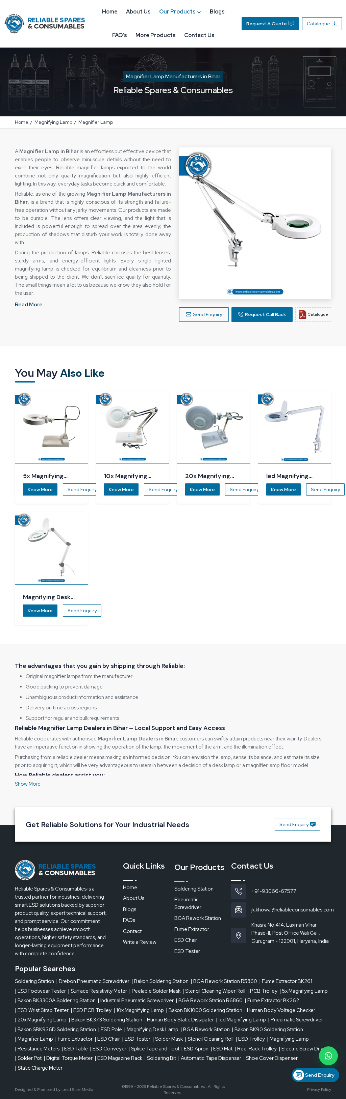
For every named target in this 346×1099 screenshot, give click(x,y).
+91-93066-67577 (273, 891)
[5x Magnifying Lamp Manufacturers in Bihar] (51, 427)
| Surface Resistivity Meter (97, 991)
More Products (155, 35)
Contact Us (199, 35)
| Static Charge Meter (39, 1068)
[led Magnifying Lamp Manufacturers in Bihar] (294, 427)
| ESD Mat (221, 1048)
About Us (138, 11)
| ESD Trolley (250, 1039)
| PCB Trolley (262, 991)
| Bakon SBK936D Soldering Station (55, 1029)
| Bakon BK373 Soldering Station (105, 1019)
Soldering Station (194, 888)
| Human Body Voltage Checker (279, 1010)
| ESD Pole (110, 1029)
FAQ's (119, 35)
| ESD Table (74, 1048)
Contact (132, 931)
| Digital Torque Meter (68, 1058)
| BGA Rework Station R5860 (224, 981)
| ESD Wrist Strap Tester (42, 1010)
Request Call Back (265, 314)
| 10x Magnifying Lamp (139, 1010)
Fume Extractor (191, 929)
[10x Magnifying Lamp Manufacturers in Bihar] (132, 427)
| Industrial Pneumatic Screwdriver (136, 1000)
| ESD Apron (194, 1048)
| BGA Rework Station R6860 (209, 1000)
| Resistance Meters (37, 1048)
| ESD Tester (136, 1039)
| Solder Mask (167, 1039)
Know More (40, 489)
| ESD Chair (107, 1039)
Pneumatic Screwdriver (187, 903)
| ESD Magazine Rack (118, 1058)
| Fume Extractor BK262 (272, 1000)
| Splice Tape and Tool (153, 1048)
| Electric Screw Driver (303, 1048)
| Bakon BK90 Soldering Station (267, 1029)
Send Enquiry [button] (293, 824)
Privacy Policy (319, 1089)
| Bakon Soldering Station (160, 981)
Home (110, 11)
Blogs (217, 11)
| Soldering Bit (160, 1058)
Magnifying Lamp (53, 122)
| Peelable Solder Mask (154, 991)
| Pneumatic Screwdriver (295, 1019)
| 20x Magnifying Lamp (41, 1019)
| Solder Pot (28, 1058)
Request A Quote (266, 24)
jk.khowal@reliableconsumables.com (292, 909)
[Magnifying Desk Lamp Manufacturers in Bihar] (51, 548)
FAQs (129, 920)
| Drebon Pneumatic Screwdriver (92, 981)
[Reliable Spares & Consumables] (44, 23)
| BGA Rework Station (205, 1029)
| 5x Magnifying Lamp (303, 991)
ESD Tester (187, 951)
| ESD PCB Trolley (91, 1010)
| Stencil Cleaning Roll (209, 1039)
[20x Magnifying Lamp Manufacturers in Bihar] (213, 427)
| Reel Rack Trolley (255, 1048)
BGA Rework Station (197, 918)
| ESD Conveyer (108, 1048)
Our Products (177, 11)
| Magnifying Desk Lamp (151, 1029)
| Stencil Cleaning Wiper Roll (213, 991)
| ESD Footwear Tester (40, 991)
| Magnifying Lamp (288, 1039)
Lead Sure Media (77, 1089)
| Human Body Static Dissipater (179, 1019)
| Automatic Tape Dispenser (209, 1058)
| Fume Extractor (74, 1039)
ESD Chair (185, 940)
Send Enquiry (207, 314)
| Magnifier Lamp (34, 1039)
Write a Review (139, 942)
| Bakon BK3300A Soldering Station (55, 1000)
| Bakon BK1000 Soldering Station (204, 1010)
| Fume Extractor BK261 (285, 981)
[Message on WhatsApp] (328, 1055)
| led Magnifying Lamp (241, 1019)
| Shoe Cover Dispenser (270, 1058)
